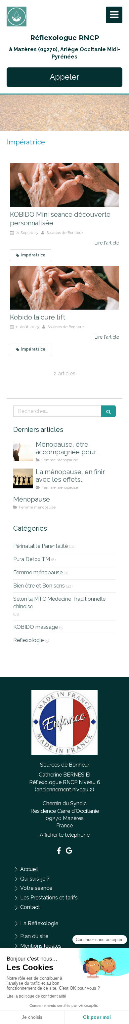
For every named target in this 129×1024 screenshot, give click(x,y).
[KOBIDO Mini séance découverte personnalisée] (64, 185)
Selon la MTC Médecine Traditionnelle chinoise (59, 603)
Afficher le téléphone (65, 835)
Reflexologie (28, 640)
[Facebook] (59, 851)
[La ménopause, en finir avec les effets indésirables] (23, 478)
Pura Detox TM (31, 559)
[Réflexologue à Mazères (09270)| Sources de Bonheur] (16, 16)
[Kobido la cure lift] (64, 288)
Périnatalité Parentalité (40, 546)
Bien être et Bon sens (39, 586)
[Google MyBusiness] (69, 851)
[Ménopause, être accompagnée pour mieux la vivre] (23, 451)
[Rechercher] (108, 411)
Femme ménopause (38, 572)
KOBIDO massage (35, 627)
